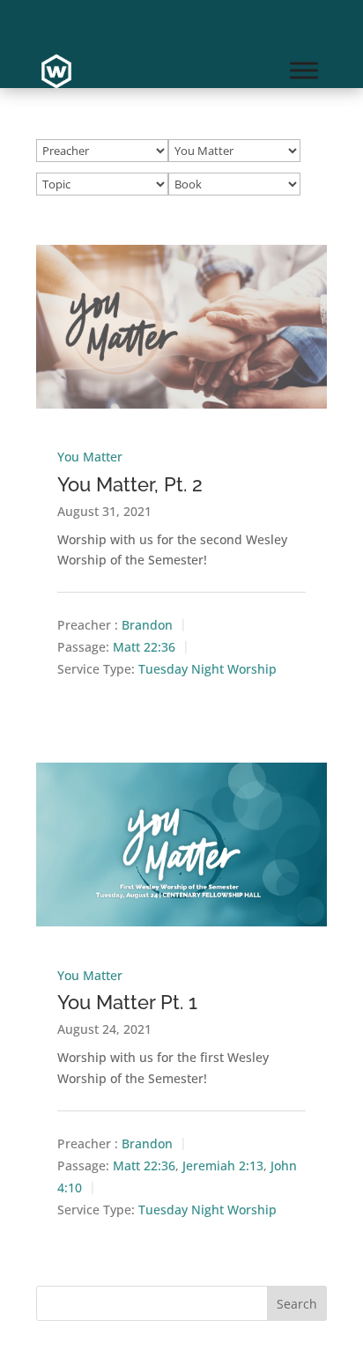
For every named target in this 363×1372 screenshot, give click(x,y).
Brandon (147, 625)
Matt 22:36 (144, 647)
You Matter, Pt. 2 (130, 484)
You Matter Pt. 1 (127, 1002)
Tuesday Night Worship (207, 669)
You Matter (89, 456)
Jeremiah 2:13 (222, 1165)
